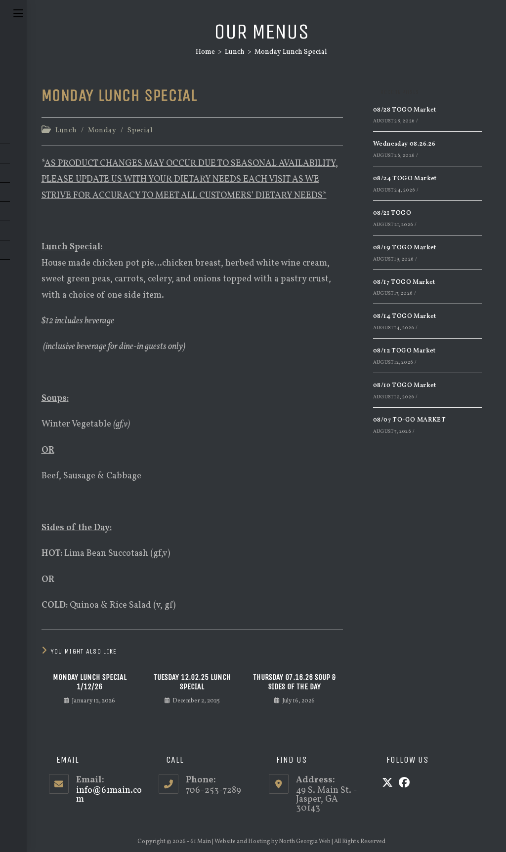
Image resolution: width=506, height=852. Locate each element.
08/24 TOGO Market (405, 178)
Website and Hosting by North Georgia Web (272, 842)
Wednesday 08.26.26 (404, 144)
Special (140, 130)
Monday (102, 130)
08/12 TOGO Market (404, 351)
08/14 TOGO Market (404, 316)
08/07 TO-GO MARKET (409, 420)
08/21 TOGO (392, 213)
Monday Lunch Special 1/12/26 (89, 681)
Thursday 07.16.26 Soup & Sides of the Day (294, 681)
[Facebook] (404, 784)
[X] (387, 784)
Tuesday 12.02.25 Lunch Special (192, 681)
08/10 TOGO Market (404, 385)
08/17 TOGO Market (404, 282)
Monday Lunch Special (290, 52)
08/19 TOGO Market (404, 247)
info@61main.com (109, 795)
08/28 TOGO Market (404, 110)
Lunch (66, 130)
